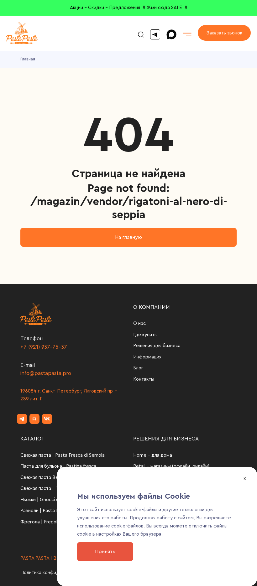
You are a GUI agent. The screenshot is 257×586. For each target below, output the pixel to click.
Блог (138, 368)
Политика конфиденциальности (55, 572)
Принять (105, 551)
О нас (139, 323)
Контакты (143, 379)
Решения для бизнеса (157, 345)
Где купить (145, 334)
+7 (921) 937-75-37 (43, 347)
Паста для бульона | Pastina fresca (58, 466)
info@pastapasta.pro (45, 373)
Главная (27, 59)
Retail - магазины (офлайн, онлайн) (171, 466)
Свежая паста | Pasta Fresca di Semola (62, 455)
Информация (147, 357)
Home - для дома (152, 455)
